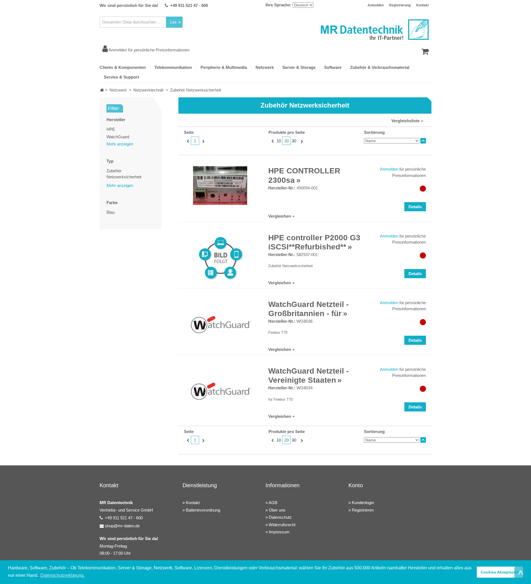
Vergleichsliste (405, 120)
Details (415, 206)
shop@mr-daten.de (122, 525)
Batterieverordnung (203, 510)
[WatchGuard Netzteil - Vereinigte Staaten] (220, 391)
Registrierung (400, 5)
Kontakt (422, 5)
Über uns (277, 510)
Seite (189, 132)
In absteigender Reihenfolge (423, 141)
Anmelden (376, 5)
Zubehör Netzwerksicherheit (123, 173)
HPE (110, 129)
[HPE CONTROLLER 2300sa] (220, 185)
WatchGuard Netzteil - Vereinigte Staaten (308, 376)
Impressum (279, 532)
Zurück (187, 141)
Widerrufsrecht (282, 524)
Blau (110, 212)
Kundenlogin (363, 502)
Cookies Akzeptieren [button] (500, 572)
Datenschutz (280, 517)
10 (279, 141)
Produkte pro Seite (287, 132)
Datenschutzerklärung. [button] (62, 575)
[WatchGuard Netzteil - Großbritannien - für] (220, 325)
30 (294, 141)
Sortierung (374, 132)
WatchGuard (117, 136)
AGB (273, 502)
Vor (202, 141)
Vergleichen (279, 216)
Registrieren (363, 510)
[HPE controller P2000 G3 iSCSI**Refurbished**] (220, 258)
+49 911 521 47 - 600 (189, 5)
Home (102, 90)
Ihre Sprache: (278, 4)
